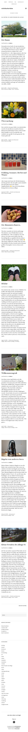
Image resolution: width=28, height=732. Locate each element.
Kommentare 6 (10, 426)
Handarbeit (3, 662)
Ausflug (2, 341)
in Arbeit (3, 663)
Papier (2, 680)
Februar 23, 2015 (4, 514)
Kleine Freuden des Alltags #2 (13, 545)
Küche (2, 667)
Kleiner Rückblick (5, 626)
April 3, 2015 (3, 426)
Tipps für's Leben (5, 693)
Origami (3, 678)
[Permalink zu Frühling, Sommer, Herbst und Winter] (14, 169)
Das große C (4, 631)
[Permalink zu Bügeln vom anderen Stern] (14, 456)
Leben (13, 89)
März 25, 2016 (4, 139)
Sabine (10, 43)
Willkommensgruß (9, 373)
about (5, 2)
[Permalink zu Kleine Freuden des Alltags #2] (14, 541)
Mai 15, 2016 (3, 88)
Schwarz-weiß (4, 627)
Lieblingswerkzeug (5, 671)
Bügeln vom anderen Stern (12, 459)
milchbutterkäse (7, 8)
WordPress (18, 727)
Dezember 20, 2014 (5, 596)
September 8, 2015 (4, 250)
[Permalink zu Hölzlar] (14, 280)
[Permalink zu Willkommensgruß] (14, 370)
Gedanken (3, 660)
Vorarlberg (17, 89)
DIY (2, 654)
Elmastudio (17, 728)
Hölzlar (4, 284)
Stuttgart (3, 689)
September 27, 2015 (5, 192)
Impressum (14, 4)
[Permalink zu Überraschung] (14, 118)
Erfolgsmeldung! (4, 629)
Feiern (2, 656)
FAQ (15, 2)
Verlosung (3, 698)
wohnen (3, 702)
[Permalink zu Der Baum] (14, 37)
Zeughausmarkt (4, 704)
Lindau (16, 597)
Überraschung (7, 121)
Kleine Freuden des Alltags (6, 89)
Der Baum (5, 40)
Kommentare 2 (12, 514)
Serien (2, 684)
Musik (2, 675)
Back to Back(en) (5, 632)
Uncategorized (4, 695)
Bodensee (3, 649)
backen (3, 647)
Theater (3, 691)
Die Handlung (4, 652)
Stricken (3, 687)
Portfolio (11, 2)
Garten (2, 251)
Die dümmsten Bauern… (11, 225)
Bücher (2, 651)
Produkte (3, 682)
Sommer (3, 686)
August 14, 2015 (4, 340)
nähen (2, 676)
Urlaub (2, 697)
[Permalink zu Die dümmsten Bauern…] (14, 222)
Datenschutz (21, 2)
